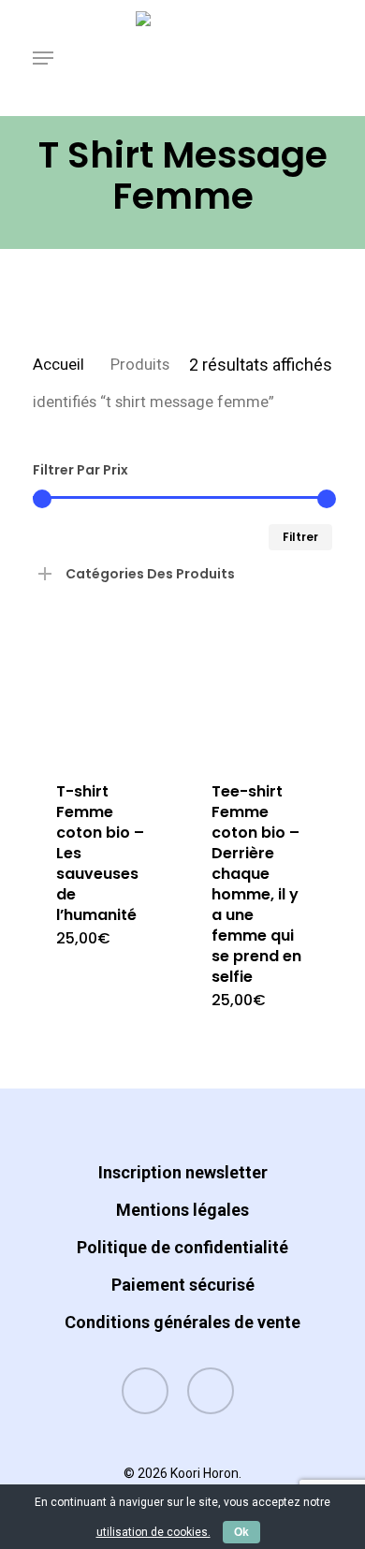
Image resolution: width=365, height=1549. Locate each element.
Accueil (58, 364)
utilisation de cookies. (153, 1532)
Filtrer (300, 537)
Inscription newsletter (183, 1172)
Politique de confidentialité (182, 1247)
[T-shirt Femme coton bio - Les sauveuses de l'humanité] (103, 687)
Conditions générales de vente (182, 1322)
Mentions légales (182, 1210)
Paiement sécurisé (183, 1284)
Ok (241, 1532)
